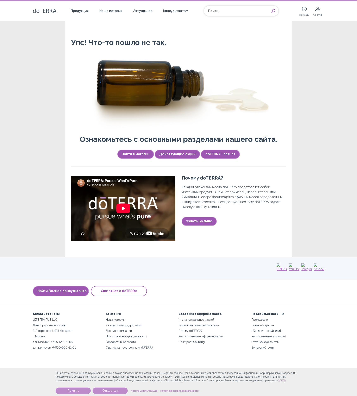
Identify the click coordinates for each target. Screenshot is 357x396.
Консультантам (175, 11)
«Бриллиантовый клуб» (266, 330)
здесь (282, 380)
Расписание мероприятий (268, 336)
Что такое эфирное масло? (196, 319)
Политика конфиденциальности (179, 390)
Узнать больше (199, 221)
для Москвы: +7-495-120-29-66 (52, 342)
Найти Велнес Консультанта (62, 291)
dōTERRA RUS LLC (45, 319)
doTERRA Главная (220, 154)
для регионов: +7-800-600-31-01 (54, 347)
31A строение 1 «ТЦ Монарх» (52, 330)
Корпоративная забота (121, 342)
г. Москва (39, 336)
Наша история (111, 11)
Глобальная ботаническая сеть (198, 325)
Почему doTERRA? (190, 330)
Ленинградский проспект (50, 325)
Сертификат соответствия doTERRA (129, 347)
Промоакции (259, 319)
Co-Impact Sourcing (191, 342)
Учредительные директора (123, 325)
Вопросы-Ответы (262, 347)
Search (273, 11)
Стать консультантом (265, 342)
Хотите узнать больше (144, 390)
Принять (73, 390)
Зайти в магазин (135, 154)
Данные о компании (119, 330)
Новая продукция (262, 325)
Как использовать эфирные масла (200, 336)
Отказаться (110, 390)
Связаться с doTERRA (119, 291)
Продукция (79, 11)
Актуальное (142, 11)
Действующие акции (177, 154)
